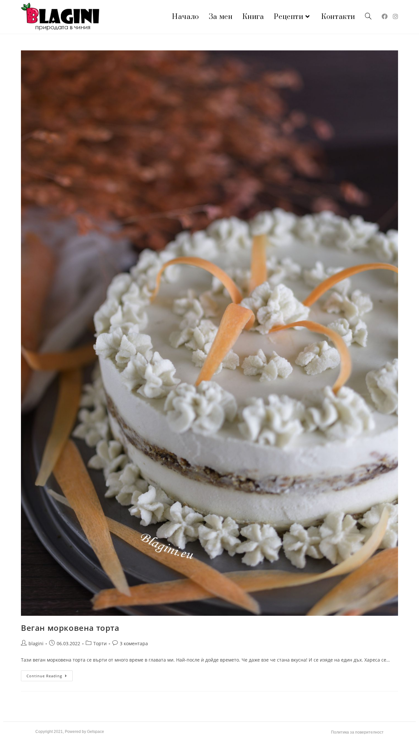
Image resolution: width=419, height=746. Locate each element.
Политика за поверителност (357, 732)
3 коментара (134, 643)
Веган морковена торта (70, 627)
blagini (36, 643)
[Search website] (368, 17)
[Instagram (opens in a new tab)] (395, 16)
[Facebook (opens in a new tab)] (384, 16)
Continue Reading (50, 674)
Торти (100, 643)
